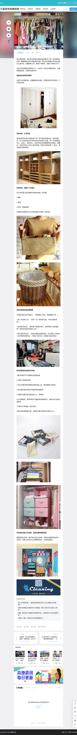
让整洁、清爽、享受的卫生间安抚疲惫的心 (30, 618)
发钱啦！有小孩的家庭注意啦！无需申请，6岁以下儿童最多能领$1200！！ (28, 639)
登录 (66, 9)
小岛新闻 (20, 52)
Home (1, 3)
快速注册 (73, 9)
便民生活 (13, 732)
